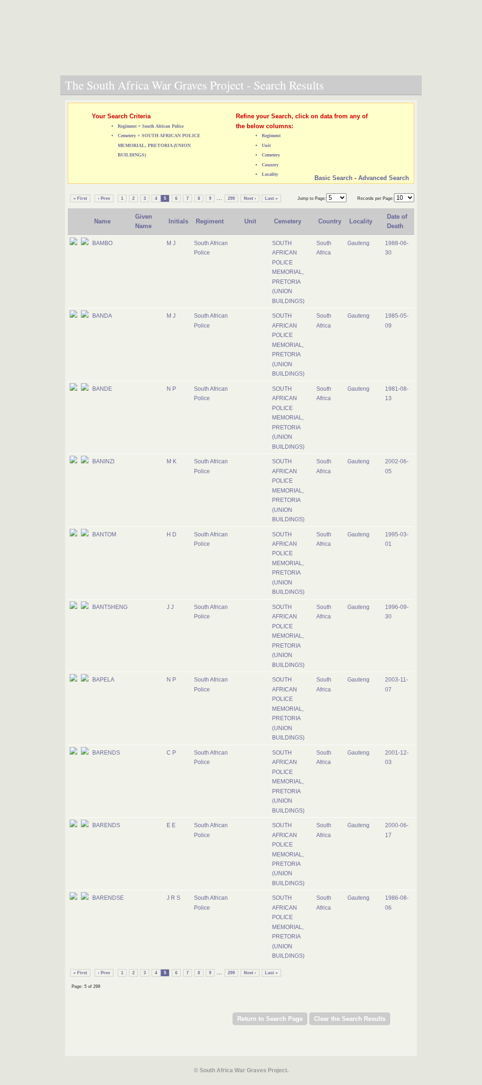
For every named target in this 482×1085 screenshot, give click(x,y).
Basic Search (333, 177)
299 (231, 198)
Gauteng (358, 243)
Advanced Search (383, 177)
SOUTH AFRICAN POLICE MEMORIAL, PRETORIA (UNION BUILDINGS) (288, 272)
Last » (271, 198)
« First (80, 198)
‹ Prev (104, 198)
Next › (250, 198)
